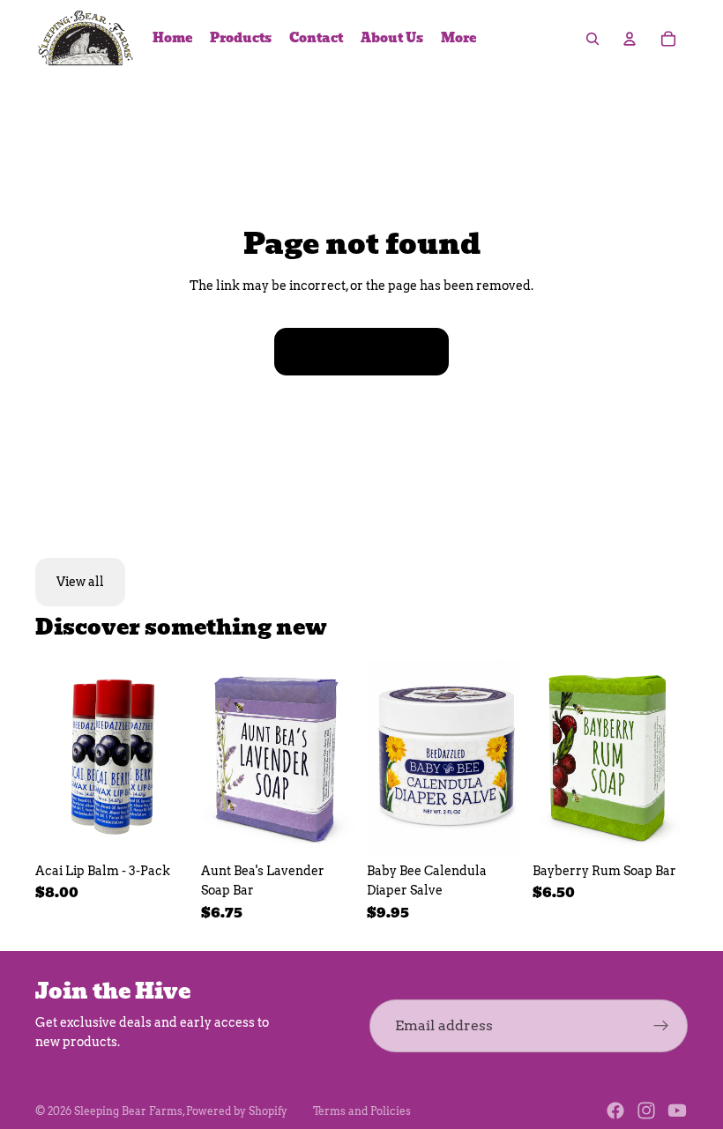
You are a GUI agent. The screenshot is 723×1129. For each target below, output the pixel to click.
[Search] (592, 38)
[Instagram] (646, 1110)
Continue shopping (361, 351)
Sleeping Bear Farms (128, 1111)
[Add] (163, 827)
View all (80, 582)
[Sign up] (661, 1025)
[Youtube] (677, 1110)
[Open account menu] (629, 38)
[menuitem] (458, 39)
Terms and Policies (362, 1111)
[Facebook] (615, 1110)
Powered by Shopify (236, 1111)
